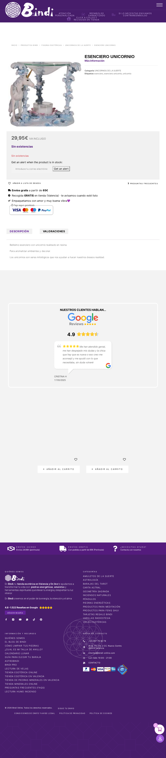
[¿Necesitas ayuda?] (115, 548)
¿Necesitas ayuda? (133, 547)
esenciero (98, 73)
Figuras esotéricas (52, 45)
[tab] (19, 231)
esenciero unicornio (113, 73)
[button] (59, 469)
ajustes (109, 754)
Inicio (14, 45)
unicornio (127, 73)
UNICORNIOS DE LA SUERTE (78, 45)
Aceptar (128, 752)
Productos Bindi (29, 45)
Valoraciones (54, 231)
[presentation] (25, 477)
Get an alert (61, 168)
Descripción (19, 231)
